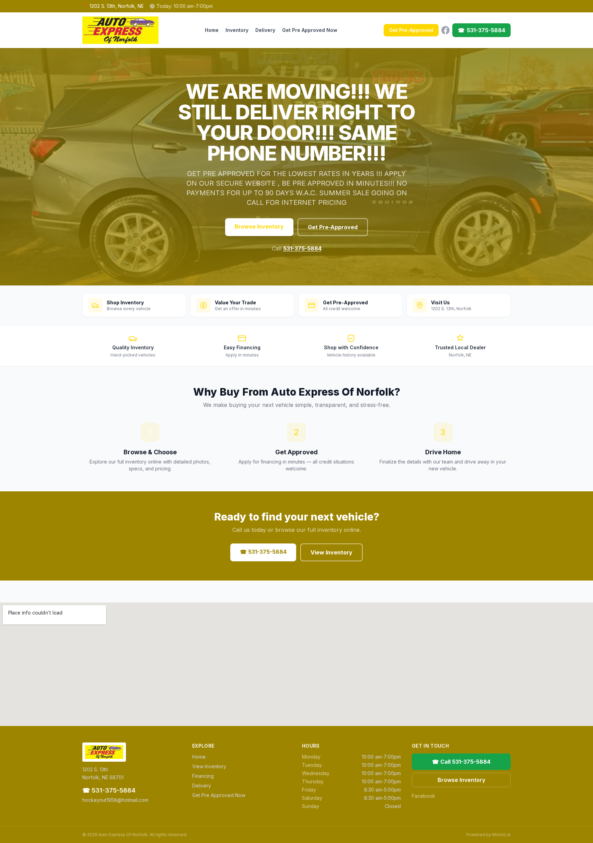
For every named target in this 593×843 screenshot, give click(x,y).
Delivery (265, 30)
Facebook (423, 796)
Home (212, 30)
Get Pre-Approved (411, 30)
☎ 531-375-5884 (263, 551)
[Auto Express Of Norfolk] (120, 30)
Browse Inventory (259, 226)
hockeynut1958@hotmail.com (115, 800)
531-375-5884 (302, 248)
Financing (203, 776)
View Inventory (331, 552)
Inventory (236, 30)
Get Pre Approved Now (309, 30)
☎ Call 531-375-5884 (461, 761)
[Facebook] (445, 30)
